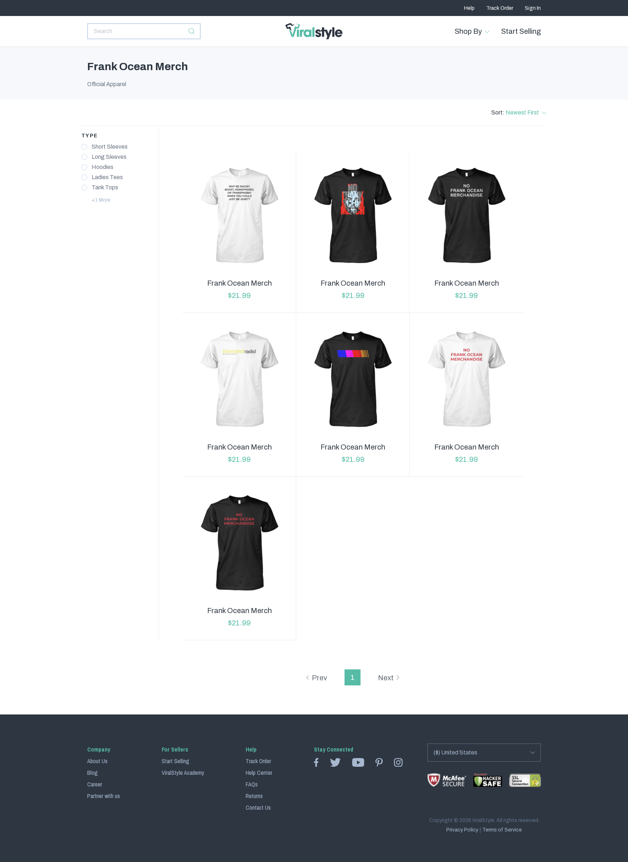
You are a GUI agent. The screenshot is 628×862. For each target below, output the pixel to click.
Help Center (259, 773)
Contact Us (258, 807)
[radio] (84, 147)
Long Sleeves (109, 157)
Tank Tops (105, 187)
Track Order (499, 8)
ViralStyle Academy (183, 773)
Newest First (522, 112)
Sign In (533, 8)
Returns (254, 796)
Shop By (468, 31)
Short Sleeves (110, 147)
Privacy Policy (462, 830)
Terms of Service (502, 830)
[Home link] (313, 31)
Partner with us (103, 796)
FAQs (252, 784)
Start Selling (521, 31)
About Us (97, 761)
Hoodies (102, 167)
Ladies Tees (107, 177)
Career (94, 784)
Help (469, 8)
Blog (92, 773)
